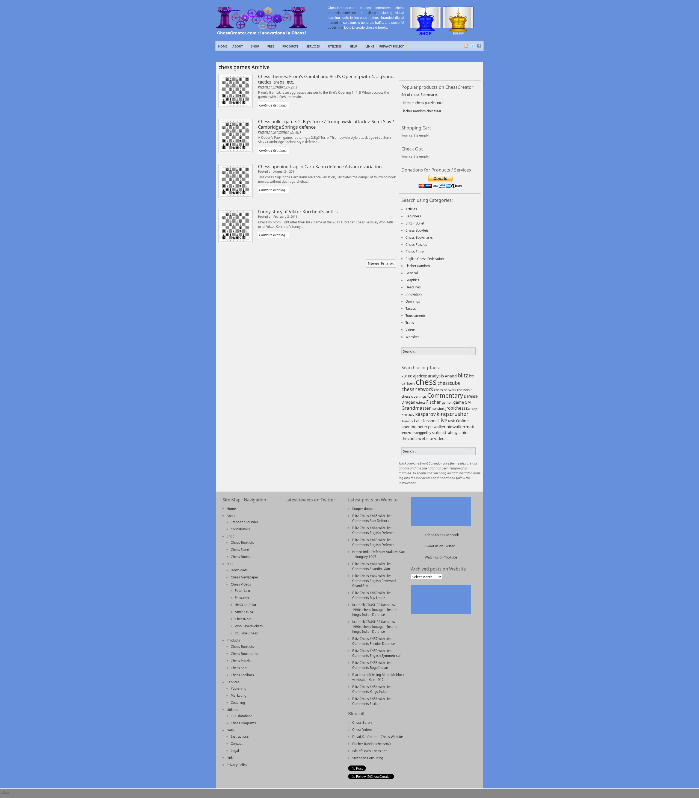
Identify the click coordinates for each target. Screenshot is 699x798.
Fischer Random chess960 (421, 111)
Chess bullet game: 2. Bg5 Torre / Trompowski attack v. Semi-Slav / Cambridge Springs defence (326, 124)
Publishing (238, 688)
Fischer (433, 402)
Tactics (410, 308)
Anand (451, 376)
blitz (463, 375)
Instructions (240, 736)
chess (426, 381)
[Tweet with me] (452, 70)
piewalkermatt (460, 426)
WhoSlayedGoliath (249, 626)
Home (222, 46)
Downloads (239, 570)
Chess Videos (241, 584)
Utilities (333, 47)
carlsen (408, 383)
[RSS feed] (438, 70)
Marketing (238, 695)
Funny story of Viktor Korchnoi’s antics (298, 212)
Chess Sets (239, 668)
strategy (450, 432)
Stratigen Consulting (367, 758)
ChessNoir (243, 619)
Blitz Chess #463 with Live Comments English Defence (373, 542)
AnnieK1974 (244, 612)
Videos (410, 329)
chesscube (449, 383)
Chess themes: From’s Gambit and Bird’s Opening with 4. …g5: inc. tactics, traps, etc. (326, 79)
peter (422, 426)
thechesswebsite (417, 438)
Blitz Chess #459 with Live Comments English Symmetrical (376, 653)
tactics (463, 432)
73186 (406, 376)
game (458, 402)
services (349, 13)
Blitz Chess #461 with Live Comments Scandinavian (372, 566)
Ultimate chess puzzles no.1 (422, 103)
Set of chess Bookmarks (419, 94)
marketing (335, 23)
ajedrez (420, 376)
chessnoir (464, 390)
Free (269, 47)
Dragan (408, 402)
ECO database (241, 716)
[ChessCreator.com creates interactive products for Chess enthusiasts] (261, 33)
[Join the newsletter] (25, 795)
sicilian (437, 432)
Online (462, 420)
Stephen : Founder (244, 522)
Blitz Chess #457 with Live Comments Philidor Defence (373, 641)
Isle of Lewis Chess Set (369, 751)
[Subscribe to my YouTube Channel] (53, 795)
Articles (411, 209)
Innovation (413, 294)
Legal (235, 750)
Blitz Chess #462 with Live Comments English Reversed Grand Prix (374, 581)
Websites (412, 337)
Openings (412, 301)
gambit (447, 402)
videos (440, 438)
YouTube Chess (246, 633)
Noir (451, 420)
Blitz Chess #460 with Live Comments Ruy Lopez (372, 595)
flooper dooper (363, 508)
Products (289, 47)
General (411, 273)
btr (471, 376)
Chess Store (414, 251)
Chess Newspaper (244, 577)
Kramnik (407, 421)
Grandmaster (416, 408)
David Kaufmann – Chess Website (377, 736)
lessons (430, 420)
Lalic (418, 420)
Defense (471, 396)
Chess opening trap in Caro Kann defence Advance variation (320, 167)
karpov (407, 414)
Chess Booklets (417, 230)
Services (312, 47)
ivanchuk (438, 408)
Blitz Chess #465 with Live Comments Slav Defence (372, 518)
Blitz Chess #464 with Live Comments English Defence (373, 530)
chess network (445, 390)
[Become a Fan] (409, 70)
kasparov (425, 414)
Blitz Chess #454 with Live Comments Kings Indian (372, 689)
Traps (409, 322)
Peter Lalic (243, 590)
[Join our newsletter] (424, 70)
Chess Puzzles (416, 244)
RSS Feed (466, 46)
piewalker (437, 426)
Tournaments (415, 315)
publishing (335, 27)
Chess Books (240, 556)
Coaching (238, 702)
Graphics (412, 280)
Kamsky (471, 408)
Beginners (413, 216)
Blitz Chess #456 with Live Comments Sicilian (372, 701)
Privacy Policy (391, 46)
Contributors (240, 529)
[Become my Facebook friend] (16, 795)
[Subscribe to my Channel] (466, 70)
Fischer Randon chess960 (371, 743)
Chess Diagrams (243, 723)
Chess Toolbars (242, 675)
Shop (253, 47)
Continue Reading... (273, 105)
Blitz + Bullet (414, 223)
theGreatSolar (245, 604)
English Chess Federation (424, 258)
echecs (420, 402)
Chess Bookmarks (419, 237)
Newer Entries (381, 263)
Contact (236, 743)
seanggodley (421, 432)
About (236, 47)
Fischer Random (417, 266)
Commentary (445, 395)
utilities (371, 13)
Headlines (413, 287)
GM (468, 402)
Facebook (479, 46)
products (334, 13)
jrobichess (455, 408)
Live (442, 420)
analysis (436, 376)
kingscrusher (453, 414)
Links (369, 46)
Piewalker (242, 597)
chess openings (413, 396)
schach (406, 433)
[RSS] (34, 795)
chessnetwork (417, 389)
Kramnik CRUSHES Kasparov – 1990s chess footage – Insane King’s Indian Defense (375, 609)
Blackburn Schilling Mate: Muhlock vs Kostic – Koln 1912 (378, 677)
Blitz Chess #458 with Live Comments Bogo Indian (372, 665)
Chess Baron (362, 722)
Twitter (473, 46)
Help (352, 47)
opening (409, 426)
